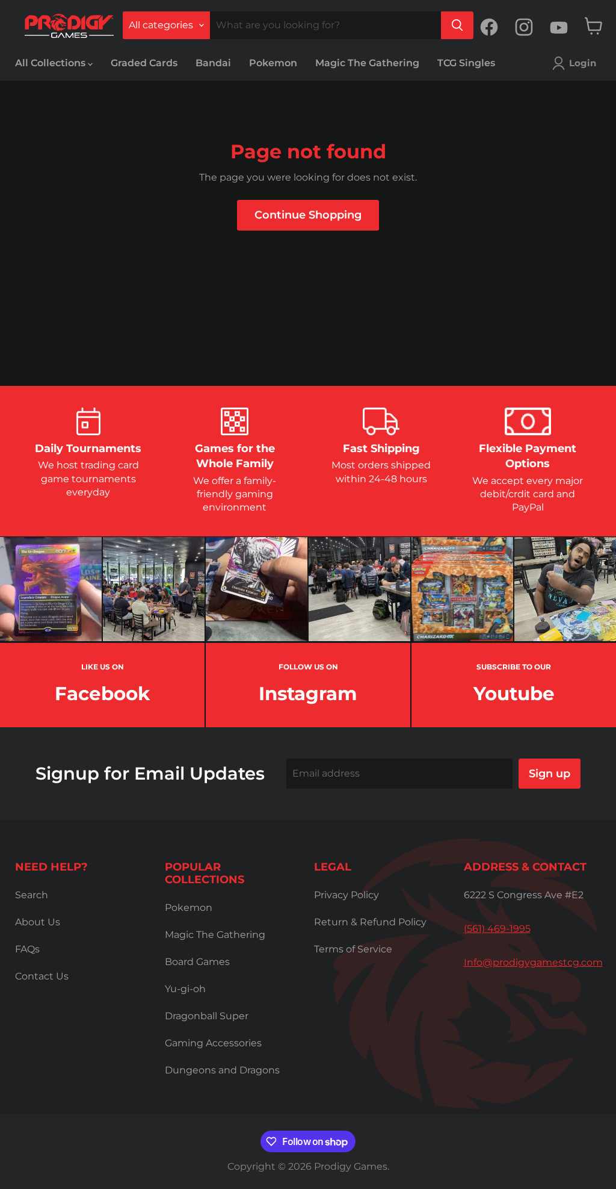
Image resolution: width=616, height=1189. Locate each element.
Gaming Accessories (213, 1043)
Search (31, 895)
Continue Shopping (308, 215)
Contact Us (42, 976)
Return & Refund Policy (370, 922)
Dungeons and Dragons (222, 1070)
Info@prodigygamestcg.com (533, 962)
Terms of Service (353, 949)
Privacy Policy (346, 895)
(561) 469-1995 (497, 928)
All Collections (51, 63)
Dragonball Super (206, 1016)
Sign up (549, 773)
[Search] (457, 25)
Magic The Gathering (367, 63)
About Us (37, 922)
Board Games (197, 961)
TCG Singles (466, 63)
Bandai (213, 63)
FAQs (27, 949)
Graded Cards (144, 63)
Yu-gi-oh (185, 989)
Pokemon (273, 63)
